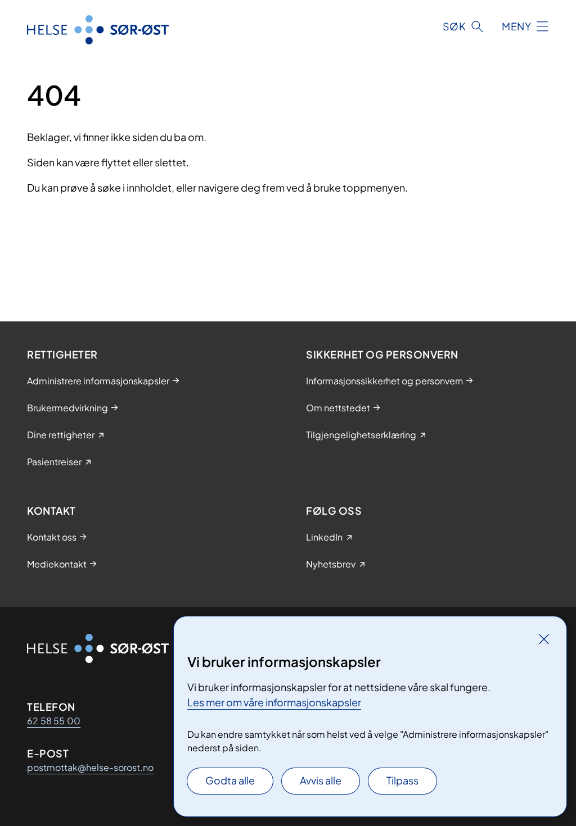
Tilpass (402, 780)
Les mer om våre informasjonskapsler (274, 702)
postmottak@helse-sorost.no (90, 767)
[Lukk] (544, 639)
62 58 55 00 (53, 721)
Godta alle (230, 780)
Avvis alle (320, 780)
